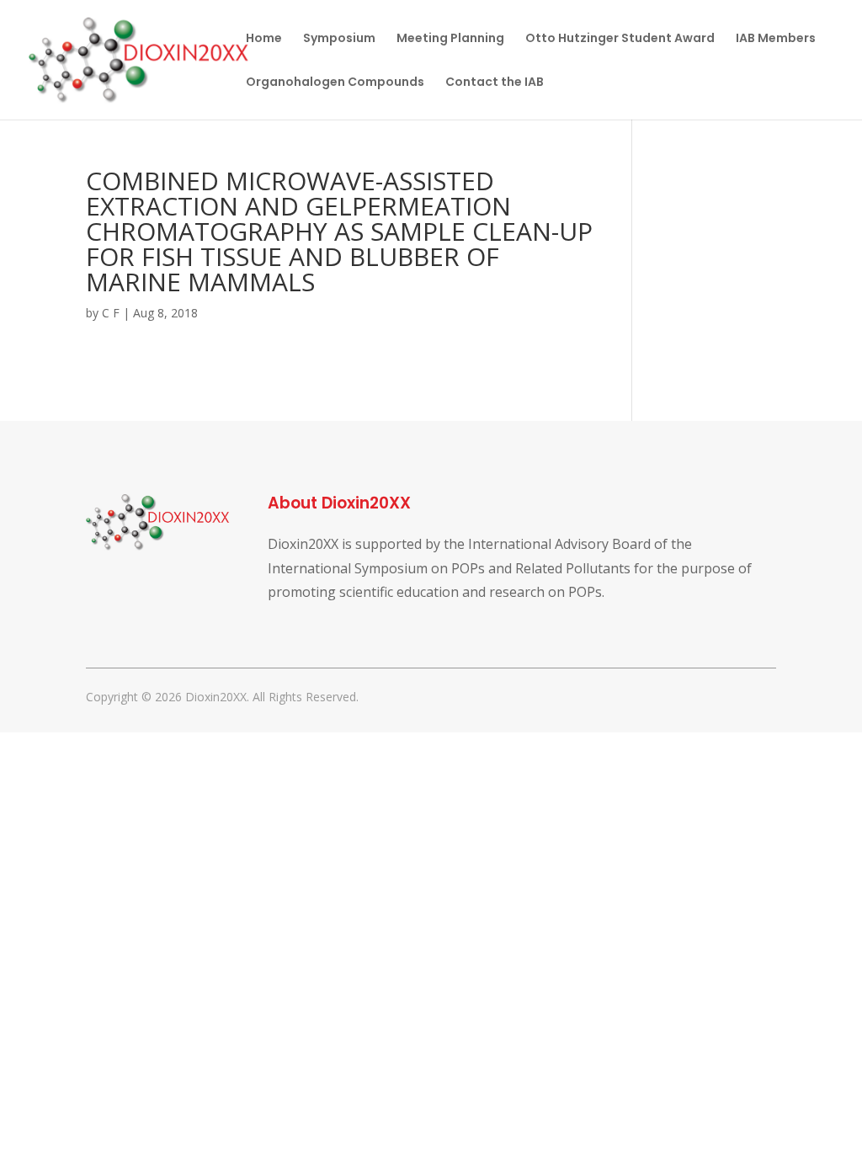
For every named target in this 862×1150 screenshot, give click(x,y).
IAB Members (776, 39)
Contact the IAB (494, 83)
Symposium (339, 39)
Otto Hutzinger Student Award (620, 39)
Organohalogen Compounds (335, 83)
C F (111, 313)
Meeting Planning (450, 39)
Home (264, 39)
